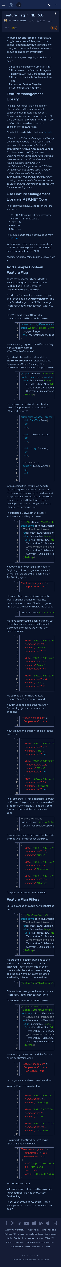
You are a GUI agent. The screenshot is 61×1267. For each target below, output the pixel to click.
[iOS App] (48, 1223)
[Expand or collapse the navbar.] (4, 5)
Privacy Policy (33, 1230)
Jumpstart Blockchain (20, 1246)
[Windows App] (34, 1223)
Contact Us (20, 1230)
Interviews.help (48, 1242)
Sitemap (31, 1238)
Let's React (20, 1242)
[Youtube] (26, 1223)
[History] (30, 20)
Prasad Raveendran (17, 20)
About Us (9, 1230)
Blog (54, 28)
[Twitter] (13, 1223)
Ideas (40, 1234)
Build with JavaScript (41, 1246)
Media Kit (52, 1230)
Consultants (31, 1234)
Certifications (20, 1238)
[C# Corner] (11, 4)
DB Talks (10, 1242)
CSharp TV (49, 1238)
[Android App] (41, 1223)
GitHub (48, 132)
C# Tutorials (18, 1234)
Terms (43, 1230)
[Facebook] (6, 1223)
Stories (40, 1238)
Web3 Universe (33, 1242)
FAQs (9, 1238)
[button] (56, 4)
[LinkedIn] (19, 1223)
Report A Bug (51, 1234)
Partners (8, 1234)
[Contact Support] (55, 1223)
